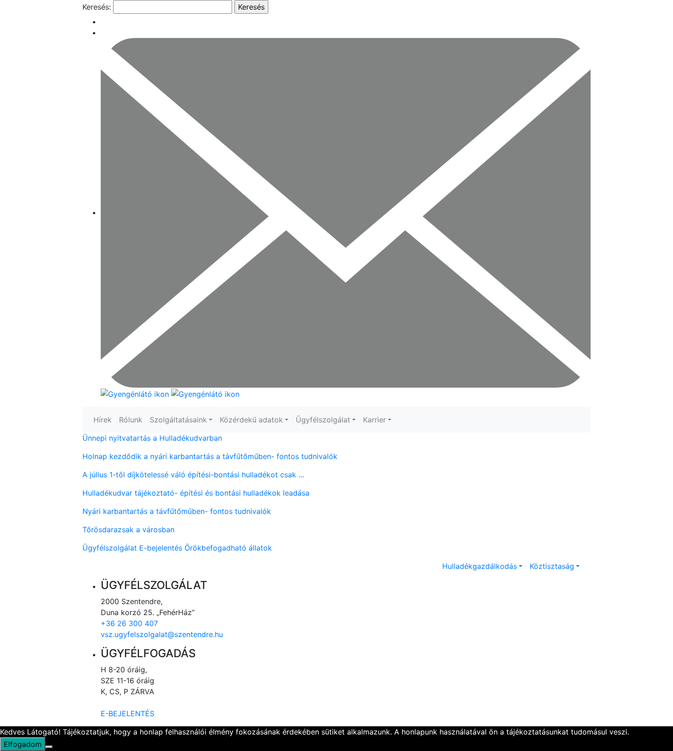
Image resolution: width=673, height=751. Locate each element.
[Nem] (49, 747)
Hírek (102, 419)
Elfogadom (23, 744)
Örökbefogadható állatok (228, 547)
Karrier (374, 419)
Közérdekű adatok (251, 419)
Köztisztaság (552, 566)
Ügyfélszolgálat (323, 419)
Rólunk (130, 419)
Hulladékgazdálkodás (479, 566)
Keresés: (96, 6)
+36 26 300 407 (129, 623)
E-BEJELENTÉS (127, 713)
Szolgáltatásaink (178, 419)
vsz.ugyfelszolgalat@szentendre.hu (162, 634)
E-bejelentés (160, 547)
